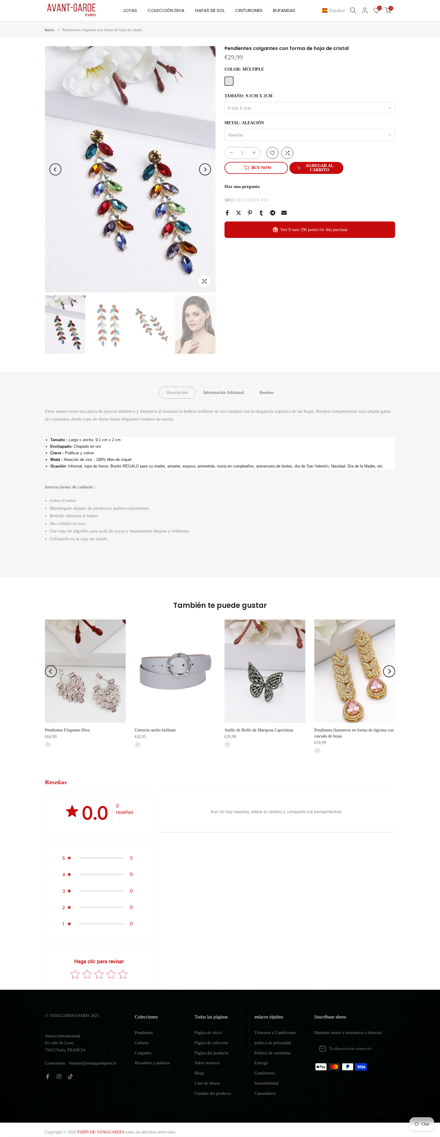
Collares (141, 1043)
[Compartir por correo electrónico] (284, 212)
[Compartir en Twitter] (238, 212)
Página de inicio (208, 1032)
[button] (334, 11)
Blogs (199, 1073)
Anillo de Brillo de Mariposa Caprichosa (258, 730)
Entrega (261, 1063)
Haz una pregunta (242, 186)
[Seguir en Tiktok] (70, 1076)
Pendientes (144, 1032)
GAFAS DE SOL (210, 10)
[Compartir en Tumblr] (261, 212)
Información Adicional (223, 392)
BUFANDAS (284, 10)
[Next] (205, 169)
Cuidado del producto (213, 1093)
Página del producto (211, 1053)
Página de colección (211, 1043)
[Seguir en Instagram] (59, 1076)
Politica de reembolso (272, 1053)
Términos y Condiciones (275, 1032)
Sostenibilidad (266, 1083)
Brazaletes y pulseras (152, 1063)
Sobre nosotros (207, 1063)
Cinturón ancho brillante (155, 730)
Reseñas (267, 392)
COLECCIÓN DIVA (166, 10)
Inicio (49, 30)
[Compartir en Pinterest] (250, 212)
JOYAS (130, 10)
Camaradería (265, 1093)
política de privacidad (272, 1043)
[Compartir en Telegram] (272, 212)
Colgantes (143, 1053)
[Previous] (55, 169)
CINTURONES (249, 10)
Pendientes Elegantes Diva (67, 730)
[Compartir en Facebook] (227, 212)
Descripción (177, 392)
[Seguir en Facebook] (47, 1076)
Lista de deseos (207, 1083)
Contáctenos (264, 1073)
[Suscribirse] (384, 1048)
